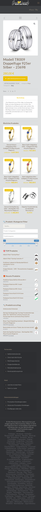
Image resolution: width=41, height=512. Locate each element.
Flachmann (29, 443)
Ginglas (20, 450)
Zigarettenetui (30, 503)
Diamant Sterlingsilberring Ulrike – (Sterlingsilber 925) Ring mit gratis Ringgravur (11, 208)
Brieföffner (15, 437)
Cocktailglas (12, 439)
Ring (12, 85)
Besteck (18, 436)
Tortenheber (29, 494)
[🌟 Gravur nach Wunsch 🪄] (20, 2)
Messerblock (15, 469)
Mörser (32, 469)
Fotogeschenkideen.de (13, 364)
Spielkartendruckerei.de (13, 354)
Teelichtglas (17, 492)
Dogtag (29, 439)
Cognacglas (22, 439)
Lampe (11, 461)
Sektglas (8, 487)
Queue (8, 476)
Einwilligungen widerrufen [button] (14, 409)
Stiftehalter (19, 489)
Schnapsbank (9, 480)
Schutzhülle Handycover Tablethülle (19, 485)
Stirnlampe (28, 489)
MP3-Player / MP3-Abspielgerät (19, 470)
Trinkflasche (9, 496)
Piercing (19, 472)
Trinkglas (18, 496)
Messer (7, 469)
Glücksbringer (20, 452)
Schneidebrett (30, 480)
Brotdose (23, 437)
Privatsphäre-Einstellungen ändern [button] (16, 402)
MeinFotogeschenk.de (13, 361)
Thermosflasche (11, 494)
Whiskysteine (28, 502)
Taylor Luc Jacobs (12, 388)
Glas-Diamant (28, 450)
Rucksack (19, 476)
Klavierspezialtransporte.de (15, 371)
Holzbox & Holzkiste (19, 454)
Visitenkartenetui (27, 500)
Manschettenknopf (11, 467)
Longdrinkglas (16, 465)
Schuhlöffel (21, 483)
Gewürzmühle (11, 450)
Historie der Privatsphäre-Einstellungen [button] (18, 405)
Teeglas (9, 492)
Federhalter (11, 443)
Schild (32, 476)
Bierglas (25, 436)
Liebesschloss (13, 463)
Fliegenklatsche (21, 447)
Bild (8, 437)
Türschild (9, 498)
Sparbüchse (23, 487)
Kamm (11, 456)
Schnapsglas (19, 480)
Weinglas (10, 502)
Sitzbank (15, 487)
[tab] (20, 98)
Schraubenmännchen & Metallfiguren (20, 481)
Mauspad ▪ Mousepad (27, 467)
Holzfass (30, 454)
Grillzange (30, 452)
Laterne (18, 461)
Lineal (29, 463)
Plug (25, 472)
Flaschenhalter (14, 445)
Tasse (31, 491)
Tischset (21, 494)
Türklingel (31, 496)
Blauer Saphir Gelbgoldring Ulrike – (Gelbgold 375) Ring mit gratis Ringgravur (11, 178)
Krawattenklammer (14, 459)
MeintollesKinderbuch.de (14, 368)
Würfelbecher (19, 503)
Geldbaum (31, 448)
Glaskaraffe (10, 452)
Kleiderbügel (15, 458)
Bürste (30, 437)
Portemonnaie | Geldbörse (15, 474)
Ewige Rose (20, 441)
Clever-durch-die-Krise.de (14, 357)
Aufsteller (28, 434)
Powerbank (30, 474)
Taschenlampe (11, 491)
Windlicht (9, 503)
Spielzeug (11, 489)
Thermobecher (28, 492)
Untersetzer (21, 498)
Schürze (29, 483)
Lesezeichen (26, 461)
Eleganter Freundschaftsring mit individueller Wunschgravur (29, 208)
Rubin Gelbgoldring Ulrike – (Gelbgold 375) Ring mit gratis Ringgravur (29, 178)
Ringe (29, 83)
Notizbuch (11, 472)
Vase (8, 500)
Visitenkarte (15, 500)
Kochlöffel (25, 458)
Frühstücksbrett (10, 448)
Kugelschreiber (27, 459)
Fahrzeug (29, 441)
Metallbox (25, 469)
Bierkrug (32, 436)
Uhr (14, 498)
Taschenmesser (23, 491)
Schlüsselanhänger (14, 478)
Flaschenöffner (9, 447)
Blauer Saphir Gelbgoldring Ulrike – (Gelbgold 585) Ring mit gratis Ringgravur (29, 146)
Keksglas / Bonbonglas (23, 456)
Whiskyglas (18, 502)
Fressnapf (32, 447)
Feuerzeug (20, 443)
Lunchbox (25, 465)
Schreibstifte (11, 483)
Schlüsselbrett (27, 478)
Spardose (32, 487)
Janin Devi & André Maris (14, 385)
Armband (19, 434)
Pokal (30, 472)
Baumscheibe (9, 436)
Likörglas (22, 463)
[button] (34, 24)
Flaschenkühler (25, 445)
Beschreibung (20, 98)
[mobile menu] (38, 3)
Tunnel (24, 496)
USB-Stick (30, 498)
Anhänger (11, 434)
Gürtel (8, 454)
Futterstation (21, 448)
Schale (26, 476)
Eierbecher (11, 441)
